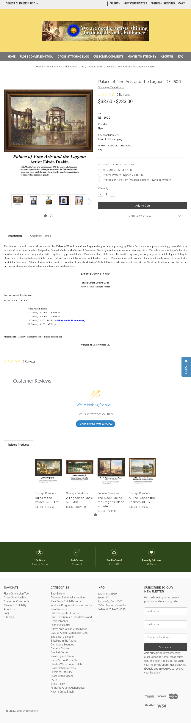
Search (115, 3)
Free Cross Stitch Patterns (66, 601)
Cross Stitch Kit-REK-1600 (118, 170)
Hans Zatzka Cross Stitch (65, 660)
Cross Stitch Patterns (63, 668)
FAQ (180, 56)
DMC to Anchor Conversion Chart (70, 632)
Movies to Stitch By (142, 56)
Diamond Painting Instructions (68, 597)
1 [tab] (45, 215)
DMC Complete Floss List (65, 613)
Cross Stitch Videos (62, 675)
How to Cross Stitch (62, 691)
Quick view (48, 466)
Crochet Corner (60, 652)
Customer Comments (108, 56)
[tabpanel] (18, 201)
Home (11, 56)
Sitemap (9, 617)
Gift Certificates (135, 3)
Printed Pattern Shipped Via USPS (123, 175)
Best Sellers (58, 593)
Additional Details (40, 236)
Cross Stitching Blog (73, 56)
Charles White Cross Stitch (66, 664)
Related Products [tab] (18, 444)
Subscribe (165, 647)
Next (90, 201)
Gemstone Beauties (62, 644)
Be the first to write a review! (95, 424)
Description (15, 236)
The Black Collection (62, 636)
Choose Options (48, 474)
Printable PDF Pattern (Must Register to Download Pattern (137, 179)
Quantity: (103, 188)
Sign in (155, 3)
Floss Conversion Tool (36, 56)
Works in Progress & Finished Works (71, 605)
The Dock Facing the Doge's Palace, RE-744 (111, 502)
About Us (167, 56)
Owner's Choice (60, 648)
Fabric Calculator (60, 624)
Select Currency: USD (21, 3)
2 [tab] (51, 215)
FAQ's (54, 679)
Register (170, 3)
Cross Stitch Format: (116, 164)
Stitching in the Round (63, 640)
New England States (62, 656)
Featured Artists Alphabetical (68, 687)
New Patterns (59, 609)
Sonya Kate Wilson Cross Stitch (69, 628)
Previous (6, 201)
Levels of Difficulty (61, 672)
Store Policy (58, 683)
